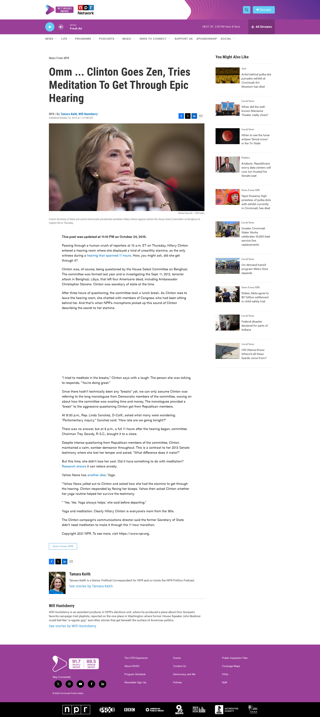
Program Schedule (135, 674)
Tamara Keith (69, 114)
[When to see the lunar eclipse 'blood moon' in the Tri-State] (228, 136)
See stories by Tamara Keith (91, 586)
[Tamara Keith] (57, 583)
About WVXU (131, 666)
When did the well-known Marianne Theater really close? (254, 110)
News (49, 38)
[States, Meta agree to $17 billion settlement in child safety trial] (228, 294)
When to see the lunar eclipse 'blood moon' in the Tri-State (255, 139)
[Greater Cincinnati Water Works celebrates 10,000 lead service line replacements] (228, 229)
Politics (245, 157)
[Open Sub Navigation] (56, 38)
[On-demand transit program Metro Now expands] (228, 266)
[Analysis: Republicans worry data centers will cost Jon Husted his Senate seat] (228, 164)
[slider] (66, 27)
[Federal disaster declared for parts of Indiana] (228, 323)
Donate (265, 10)
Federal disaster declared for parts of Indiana (254, 325)
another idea (96, 474)
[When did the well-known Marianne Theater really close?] (228, 108)
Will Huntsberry (88, 114)
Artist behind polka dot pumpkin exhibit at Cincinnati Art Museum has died (256, 80)
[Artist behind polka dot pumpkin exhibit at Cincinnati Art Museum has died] (228, 75)
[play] (50, 27)
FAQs (225, 674)
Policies (177, 682)
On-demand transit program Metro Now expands (254, 269)
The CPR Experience (136, 657)
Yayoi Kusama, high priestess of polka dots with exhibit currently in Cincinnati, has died (256, 202)
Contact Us (179, 666)
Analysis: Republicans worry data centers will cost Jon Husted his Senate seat (256, 169)
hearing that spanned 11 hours (109, 255)
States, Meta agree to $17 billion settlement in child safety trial (255, 297)
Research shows (74, 466)
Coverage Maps (231, 666)
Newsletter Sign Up (135, 682)
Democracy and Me (184, 674)
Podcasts (106, 38)
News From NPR (59, 58)
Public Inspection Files (235, 657)
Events (177, 657)
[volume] (61, 27)
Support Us (184, 38)
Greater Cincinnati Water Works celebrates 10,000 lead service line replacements (255, 236)
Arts (243, 68)
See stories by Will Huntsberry (72, 626)
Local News (247, 101)
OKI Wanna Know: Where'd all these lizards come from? (253, 354)
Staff (224, 682)
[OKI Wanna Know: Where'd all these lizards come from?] (228, 351)
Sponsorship (206, 38)
